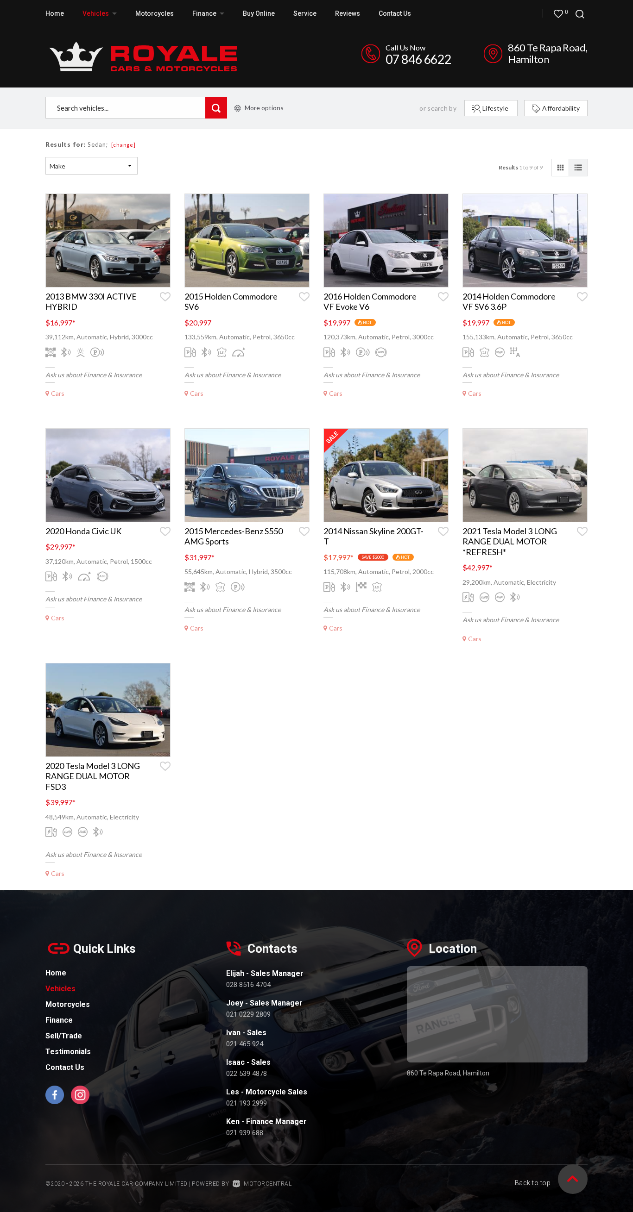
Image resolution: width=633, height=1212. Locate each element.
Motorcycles (154, 13)
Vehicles (96, 13)
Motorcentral (267, 1184)
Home (54, 13)
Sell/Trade (63, 1035)
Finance (59, 1020)
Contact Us (395, 13)
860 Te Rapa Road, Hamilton (548, 53)
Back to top (533, 1183)
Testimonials (68, 1051)
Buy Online (259, 13)
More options (264, 108)
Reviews (347, 13)
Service (304, 13)
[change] (123, 145)
